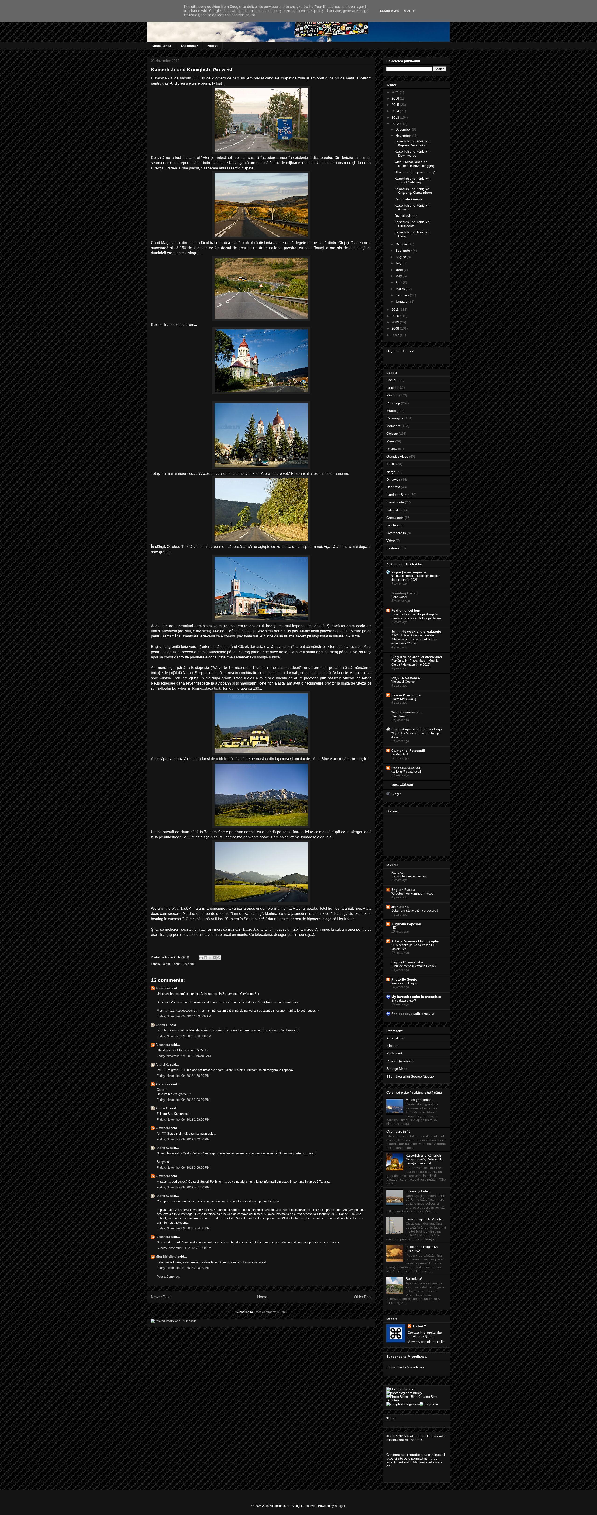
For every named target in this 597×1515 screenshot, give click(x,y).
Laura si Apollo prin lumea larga (416, 729)
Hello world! (399, 597)
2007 (396, 335)
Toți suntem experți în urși (409, 876)
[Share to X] (210, 957)
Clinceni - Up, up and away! (415, 172)
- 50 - (394, 928)
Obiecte (392, 433)
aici (388, 1466)
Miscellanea (161, 46)
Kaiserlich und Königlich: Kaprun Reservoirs (412, 143)
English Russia (403, 890)
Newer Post (160, 1297)
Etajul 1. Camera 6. (406, 678)
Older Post (362, 1297)
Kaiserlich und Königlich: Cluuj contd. (412, 224)
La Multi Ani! (399, 754)
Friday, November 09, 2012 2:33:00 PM (183, 1119)
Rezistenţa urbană (399, 1061)
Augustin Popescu (406, 924)
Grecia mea (395, 518)
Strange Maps (396, 1069)
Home (262, 1297)
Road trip (188, 964)
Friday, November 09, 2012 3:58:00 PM (183, 1167)
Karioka (397, 872)
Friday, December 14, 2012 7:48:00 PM (183, 1268)
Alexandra (163, 988)
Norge (391, 472)
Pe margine (394, 418)
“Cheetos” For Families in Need (412, 893)
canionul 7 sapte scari (406, 771)
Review (391, 449)
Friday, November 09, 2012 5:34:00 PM (183, 1228)
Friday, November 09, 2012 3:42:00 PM (183, 1139)
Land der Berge (398, 494)
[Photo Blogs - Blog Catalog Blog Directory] (416, 1400)
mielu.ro (392, 1045)
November (404, 136)
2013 (396, 117)
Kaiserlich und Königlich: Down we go (412, 153)
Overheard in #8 (398, 1131)
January (402, 301)
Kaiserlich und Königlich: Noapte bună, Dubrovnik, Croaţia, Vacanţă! (424, 1159)
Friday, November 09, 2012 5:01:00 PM (183, 1187)
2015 (396, 105)
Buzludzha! (414, 1279)
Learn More (389, 11)
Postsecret (394, 1053)
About (213, 46)
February (403, 295)
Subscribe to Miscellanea (405, 1367)
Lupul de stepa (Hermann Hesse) (413, 966)
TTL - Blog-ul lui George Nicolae (410, 1076)
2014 (396, 111)
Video (390, 540)
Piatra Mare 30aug (403, 699)
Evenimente (395, 502)
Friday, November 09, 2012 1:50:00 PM (183, 1076)
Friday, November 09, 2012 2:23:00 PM (183, 1100)
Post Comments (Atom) (271, 1312)
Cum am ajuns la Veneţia (424, 1219)
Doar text (393, 487)
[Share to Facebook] (214, 957)
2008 (396, 328)
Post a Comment (168, 1276)
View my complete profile (426, 1341)
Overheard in (396, 533)
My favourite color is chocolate (416, 997)
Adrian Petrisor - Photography (415, 941)
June (400, 270)
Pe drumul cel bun (405, 610)
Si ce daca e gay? (403, 1000)
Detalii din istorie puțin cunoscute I (414, 910)
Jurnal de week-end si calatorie (416, 631)
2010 (396, 316)
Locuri (176, 964)
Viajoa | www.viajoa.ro (408, 572)
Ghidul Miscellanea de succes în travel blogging (415, 164)
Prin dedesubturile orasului (413, 1014)
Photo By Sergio (404, 979)
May (399, 276)
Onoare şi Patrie (418, 1191)
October (402, 244)
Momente (393, 426)
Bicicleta (392, 525)
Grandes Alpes (397, 456)
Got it (409, 11)
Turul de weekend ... (407, 712)
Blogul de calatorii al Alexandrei (416, 657)
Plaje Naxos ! (400, 716)
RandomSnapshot (405, 768)
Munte (391, 411)
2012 (396, 124)
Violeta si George (403, 681)
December (404, 129)
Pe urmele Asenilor (408, 199)
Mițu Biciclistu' (166, 1256)
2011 (395, 309)
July (399, 263)
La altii (166, 964)
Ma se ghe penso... (420, 1100)
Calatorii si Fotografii (408, 750)
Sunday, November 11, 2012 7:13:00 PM (184, 1248)
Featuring (393, 548)
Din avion (393, 479)
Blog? (396, 794)
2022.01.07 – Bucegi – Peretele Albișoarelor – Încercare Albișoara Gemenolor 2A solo (414, 639)
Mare (390, 441)
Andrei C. (162, 1025)
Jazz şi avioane (406, 215)
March (401, 289)
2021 (396, 92)
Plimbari (392, 395)
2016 (396, 98)
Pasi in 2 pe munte (406, 695)
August (401, 257)
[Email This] (201, 957)
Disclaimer (189, 46)
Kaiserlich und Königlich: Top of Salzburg (412, 180)
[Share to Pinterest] (218, 957)
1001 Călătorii (402, 785)
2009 (396, 322)
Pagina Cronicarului (407, 962)
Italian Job (394, 510)
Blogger (340, 1506)
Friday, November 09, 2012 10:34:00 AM (184, 1016)
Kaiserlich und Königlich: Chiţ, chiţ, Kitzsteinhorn (413, 191)
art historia (400, 907)
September (404, 250)
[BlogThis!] (205, 957)
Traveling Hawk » (404, 593)
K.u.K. (390, 464)
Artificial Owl (395, 1038)
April (399, 282)
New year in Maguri (404, 983)
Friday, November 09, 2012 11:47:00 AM (184, 1056)
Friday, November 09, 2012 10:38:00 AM (184, 1036)
